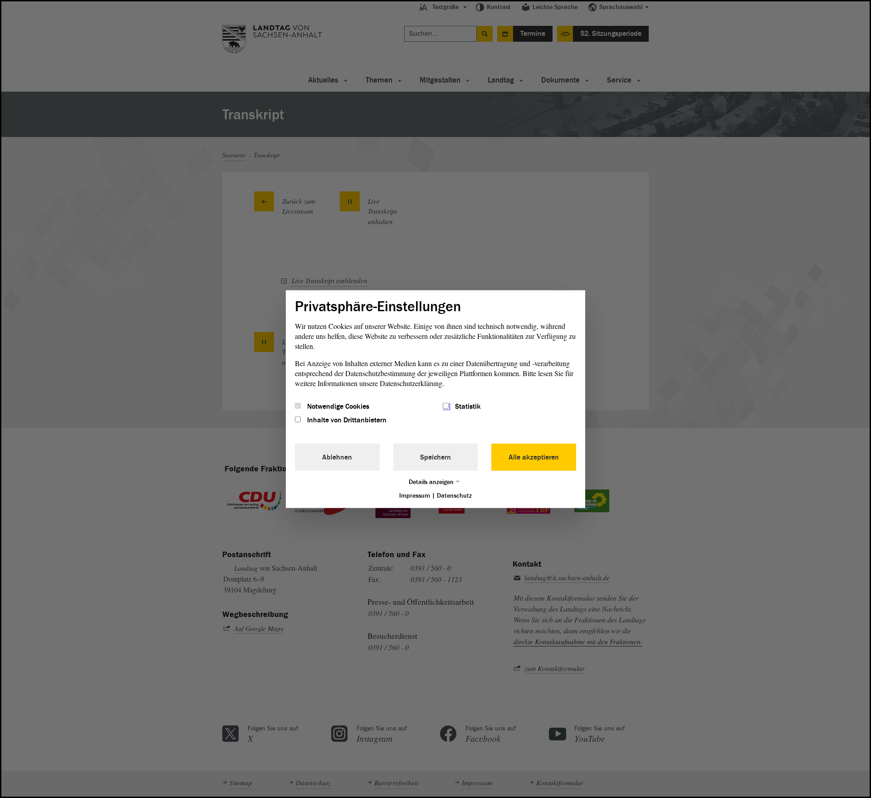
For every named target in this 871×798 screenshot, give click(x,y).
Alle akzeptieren (534, 457)
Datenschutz (454, 495)
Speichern (435, 457)
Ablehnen (337, 457)
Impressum (414, 495)
